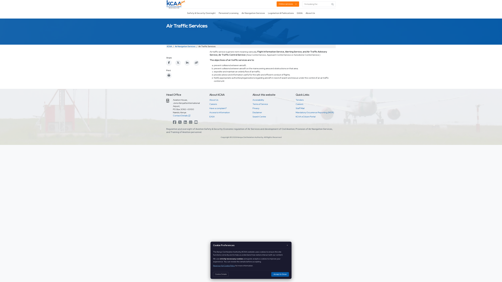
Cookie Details (221, 274)
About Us (310, 13)
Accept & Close (280, 274)
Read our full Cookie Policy (224, 266)
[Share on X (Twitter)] (178, 62)
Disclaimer (257, 112)
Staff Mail (300, 108)
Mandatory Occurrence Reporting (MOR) (315, 112)
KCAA (169, 46)
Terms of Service (260, 104)
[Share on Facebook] (169, 62)
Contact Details (180, 115)
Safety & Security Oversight (201, 13)
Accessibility (258, 100)
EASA (300, 13)
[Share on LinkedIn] (187, 62)
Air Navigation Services (253, 13)
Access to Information (219, 112)
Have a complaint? (218, 108)
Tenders (300, 100)
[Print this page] (169, 75)
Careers (213, 104)
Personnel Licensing (228, 13)
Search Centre (259, 116)
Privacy (256, 108)
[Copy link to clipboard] (196, 62)
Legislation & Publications (281, 13)
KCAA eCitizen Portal (305, 116)
